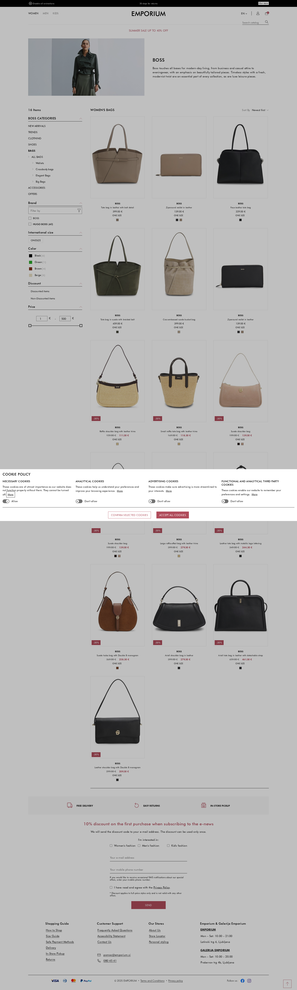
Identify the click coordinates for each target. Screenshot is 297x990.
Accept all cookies (172, 515)
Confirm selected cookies (129, 515)
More (11, 494)
